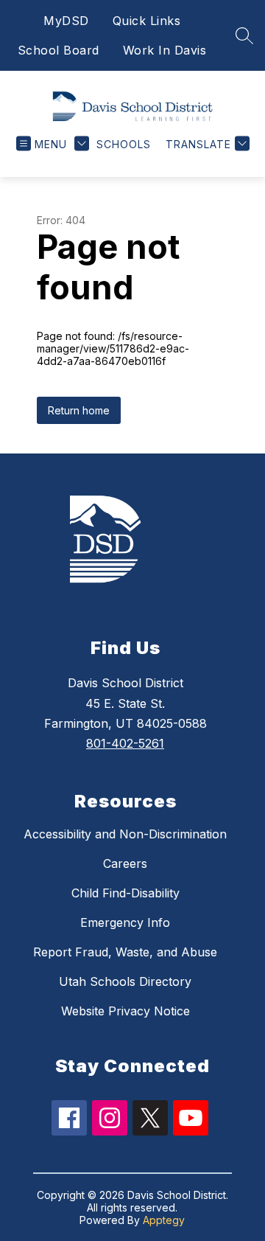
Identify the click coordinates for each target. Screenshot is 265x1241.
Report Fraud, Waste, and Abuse (125, 952)
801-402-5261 (125, 743)
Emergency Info (125, 922)
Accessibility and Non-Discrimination (125, 834)
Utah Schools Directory (125, 981)
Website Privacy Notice (125, 1011)
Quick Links (147, 20)
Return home (79, 410)
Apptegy (164, 1220)
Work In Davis (165, 50)
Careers (125, 863)
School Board (58, 50)
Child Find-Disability (125, 893)
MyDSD (66, 20)
